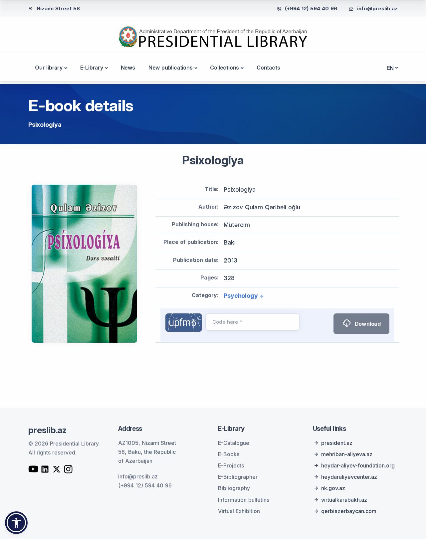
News (128, 67)
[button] (16, 522)
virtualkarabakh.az (344, 499)
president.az (336, 443)
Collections (224, 67)
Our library (49, 67)
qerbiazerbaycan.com (348, 511)
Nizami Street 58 (58, 8)
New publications (170, 67)
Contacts (268, 67)
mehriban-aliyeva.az (346, 454)
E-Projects (231, 465)
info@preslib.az (377, 8)
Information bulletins (243, 499)
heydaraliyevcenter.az (349, 476)
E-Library (91, 67)
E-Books (228, 454)
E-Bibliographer (238, 476)
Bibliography (234, 488)
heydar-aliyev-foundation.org (358, 465)
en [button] (390, 68)
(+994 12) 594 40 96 (311, 8)
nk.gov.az (333, 488)
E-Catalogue (233, 443)
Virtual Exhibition (239, 511)
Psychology (241, 295)
